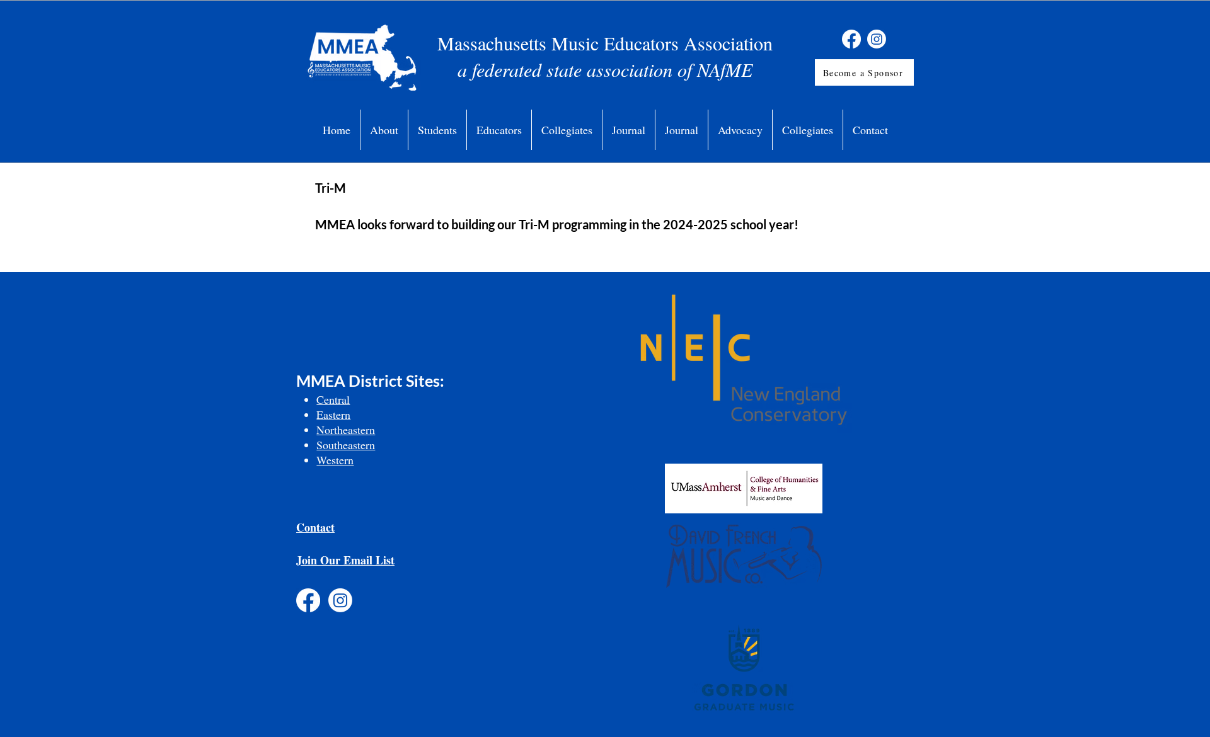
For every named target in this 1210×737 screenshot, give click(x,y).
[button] (384, 130)
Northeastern (345, 429)
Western (335, 459)
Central (333, 399)
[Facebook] (851, 39)
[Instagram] (876, 39)
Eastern (333, 414)
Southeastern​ (345, 444)
